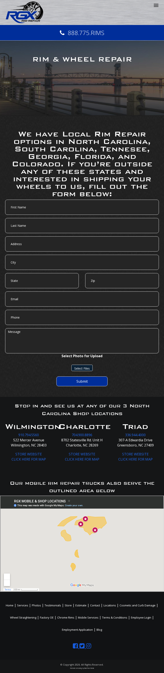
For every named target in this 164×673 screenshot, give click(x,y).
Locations (110, 605)
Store (68, 605)
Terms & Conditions (114, 617)
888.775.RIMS (86, 33)
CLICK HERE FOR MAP (29, 459)
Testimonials (53, 605)
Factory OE (47, 617)
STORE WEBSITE (28, 454)
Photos (36, 605)
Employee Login (141, 617)
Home (9, 605)
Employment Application (77, 630)
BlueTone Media (89, 668)
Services (22, 605)
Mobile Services (88, 617)
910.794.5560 (28, 435)
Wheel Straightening (23, 617)
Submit (82, 381)
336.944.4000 (135, 435)
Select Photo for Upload (82, 356)
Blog (99, 630)
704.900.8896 (82, 435)
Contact (95, 605)
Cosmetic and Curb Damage (137, 605)
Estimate (80, 605)
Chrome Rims (65, 617)
